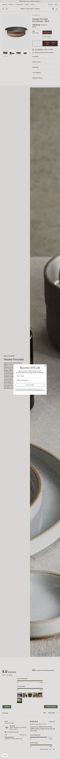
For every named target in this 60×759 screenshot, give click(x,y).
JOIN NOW (30, 385)
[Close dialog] (45, 366)
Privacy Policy (18, 390)
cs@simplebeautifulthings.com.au (37, 390)
